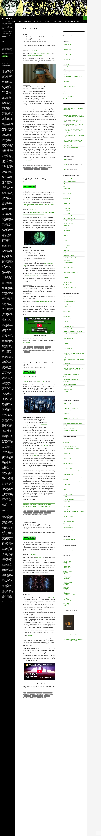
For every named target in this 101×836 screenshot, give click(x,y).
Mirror (6, 561)
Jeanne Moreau (38, 55)
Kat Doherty (66, 568)
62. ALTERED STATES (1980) (37, 524)
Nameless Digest (67, 486)
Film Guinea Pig (66, 336)
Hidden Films (66, 343)
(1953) (6, 230)
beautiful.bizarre (67, 458)
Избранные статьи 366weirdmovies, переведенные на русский (71, 549)
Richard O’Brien (32, 214)
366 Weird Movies (7, 18)
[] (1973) (7, 283)
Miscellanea (66, 81)
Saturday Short (66, 88)
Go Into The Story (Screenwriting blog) (71, 481)
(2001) (5, 138)
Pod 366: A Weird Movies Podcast (70, 84)
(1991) (8, 99)
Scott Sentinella (35, 367)
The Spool (65, 391)
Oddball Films (66, 496)
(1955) (6, 344)
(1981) (8, 373)
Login (3, 41)
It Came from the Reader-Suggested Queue (72, 76)
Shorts (64, 91)
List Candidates (26, 360)
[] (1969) (7, 250)
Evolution (26, 694)
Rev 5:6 (30, 635)
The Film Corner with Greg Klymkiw (71, 379)
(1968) (7, 244)
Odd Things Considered (68, 494)
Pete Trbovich (66, 599)
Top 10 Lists (66, 93)
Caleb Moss (65, 588)
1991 (25, 165)
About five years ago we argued (43, 301)
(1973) (5, 90)
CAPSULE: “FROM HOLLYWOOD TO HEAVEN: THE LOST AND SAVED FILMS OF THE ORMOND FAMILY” (72, 140)
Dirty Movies (66, 323)
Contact (14, 21)
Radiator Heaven (67, 365)
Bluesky (65, 159)
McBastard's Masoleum (68, 220)
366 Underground (67, 49)
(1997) (6, 133)
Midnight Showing (67, 228)
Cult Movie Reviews (67, 196)
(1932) (4, 478)
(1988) (7, 82)
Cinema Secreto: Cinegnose (69, 539)
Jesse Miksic (66, 587)
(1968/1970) (6, 361)
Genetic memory (34, 694)
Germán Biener (66, 562)
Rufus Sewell (33, 212)
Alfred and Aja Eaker (67, 571)
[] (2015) (7, 517)
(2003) (4, 180)
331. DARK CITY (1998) (34, 179)
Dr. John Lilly (52, 597)
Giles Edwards (34, 181)
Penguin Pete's (66, 501)
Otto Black (65, 563)
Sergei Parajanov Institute (68, 425)
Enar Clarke (66, 565)
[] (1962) (7, 208)
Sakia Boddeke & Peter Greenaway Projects (72, 423)
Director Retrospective (68, 66)
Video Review (66, 98)
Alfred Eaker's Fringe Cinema (69, 51)
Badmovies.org (66, 299)
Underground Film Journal (69, 274)
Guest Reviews (66, 71)
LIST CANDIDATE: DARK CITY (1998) (38, 363)
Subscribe (5, 56)
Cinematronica (66, 316)
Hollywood (42, 511)
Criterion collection (32, 165)
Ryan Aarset (66, 560)
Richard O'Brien (35, 350)
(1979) (7, 426)
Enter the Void (66, 203)
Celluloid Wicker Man (68, 463)
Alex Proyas (33, 209)
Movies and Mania (67, 235)
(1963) (5, 71)
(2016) (7, 580)
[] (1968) (7, 174)
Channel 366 (66, 64)
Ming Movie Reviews (67, 357)
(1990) (5, 93)
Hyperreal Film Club (67, 348)
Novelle (65, 491)
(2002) (8, 131)
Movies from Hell (67, 237)
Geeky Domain (66, 479)
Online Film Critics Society (69, 499)
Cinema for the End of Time (69, 465)
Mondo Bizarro (66, 230)
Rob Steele (65, 595)
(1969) (9, 219)
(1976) (6, 87)
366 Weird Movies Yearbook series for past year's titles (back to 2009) (74, 640)
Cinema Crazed (66, 311)
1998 (25, 511)
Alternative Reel (66, 453)
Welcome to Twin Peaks (68, 521)
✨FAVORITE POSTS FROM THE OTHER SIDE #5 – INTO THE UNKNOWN (73, 128)
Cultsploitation (66, 198)
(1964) (8, 293)
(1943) (7, 325)
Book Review (66, 56)
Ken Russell (33, 554)
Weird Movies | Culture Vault (69, 287)
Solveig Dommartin (34, 53)
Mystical (41, 696)
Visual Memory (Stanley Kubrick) (70, 430)
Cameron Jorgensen (67, 579)
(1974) (6, 220)
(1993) (6, 96)
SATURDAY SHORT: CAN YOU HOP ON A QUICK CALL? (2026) (73, 121)
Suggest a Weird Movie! (58, 21)
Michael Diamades (67, 567)
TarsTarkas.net (66, 250)
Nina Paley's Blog (67, 420)
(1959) (8, 398)
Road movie (35, 167)
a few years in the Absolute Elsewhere (71, 448)
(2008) (6, 418)
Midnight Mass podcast (68, 223)
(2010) (8, 118)
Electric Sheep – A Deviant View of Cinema (72, 331)
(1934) (7, 319)
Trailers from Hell (67, 514)
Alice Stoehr (66, 597)
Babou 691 (65, 456)
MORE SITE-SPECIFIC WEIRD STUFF (24, 21)
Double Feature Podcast (68, 326)
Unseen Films (66, 277)
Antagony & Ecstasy (67, 296)
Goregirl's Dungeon (67, 341)
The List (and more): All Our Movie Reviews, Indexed (75, 21)
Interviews (65, 74)
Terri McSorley (66, 584)
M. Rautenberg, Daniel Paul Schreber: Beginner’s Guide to (39, 204)
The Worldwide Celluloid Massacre (70, 272)
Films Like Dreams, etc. (68, 338)
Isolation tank (27, 696)
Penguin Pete (66, 108)
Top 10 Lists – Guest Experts (69, 96)
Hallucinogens (42, 694)
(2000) (8, 316)
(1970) (10, 136)
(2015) (7, 196)
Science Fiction (48, 167)
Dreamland (65, 405)
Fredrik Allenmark (67, 561)
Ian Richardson (40, 214)
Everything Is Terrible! (68, 474)
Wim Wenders (33, 50)
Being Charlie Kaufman (68, 403)
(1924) (8, 305)
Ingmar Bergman (67, 415)
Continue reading (28, 160)
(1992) (6, 101)
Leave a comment (42, 41)
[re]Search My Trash (67, 178)
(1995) (7, 280)
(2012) (5, 119)
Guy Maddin (66, 413)
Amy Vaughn (66, 603)
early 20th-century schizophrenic (33, 275)
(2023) (6, 569)
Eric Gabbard (66, 574)
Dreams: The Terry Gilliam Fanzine (70, 408)
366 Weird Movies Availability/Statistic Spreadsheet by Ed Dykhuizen (71, 445)
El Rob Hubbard (66, 577)
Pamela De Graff (67, 566)
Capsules (25, 34)
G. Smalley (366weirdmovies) (69, 594)
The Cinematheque (67, 376)
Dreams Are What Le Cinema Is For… (71, 328)
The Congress (7, 533)
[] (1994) (7, 139)
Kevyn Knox (66, 583)
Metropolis (46, 445)
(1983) (7, 217)
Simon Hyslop (66, 578)
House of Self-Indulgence (68, 215)
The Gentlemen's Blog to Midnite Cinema (72, 257)
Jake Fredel (33, 41)
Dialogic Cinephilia (67, 468)
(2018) (10, 553)
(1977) (10, 70)
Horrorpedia (66, 346)
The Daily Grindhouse (68, 252)
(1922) (5, 348)
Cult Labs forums (67, 193)
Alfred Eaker (66, 570)
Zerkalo (9, 561)
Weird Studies (66, 518)
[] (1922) (7, 243)
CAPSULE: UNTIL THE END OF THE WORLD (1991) (38, 37)
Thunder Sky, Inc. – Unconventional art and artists (74, 511)
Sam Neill (48, 53)
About (9, 21)
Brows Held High (67, 306)
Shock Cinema (66, 247)
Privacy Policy (35, 21)
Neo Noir (49, 348)
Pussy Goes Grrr (66, 504)
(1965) (5, 367)
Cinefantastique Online (68, 309)
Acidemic (65, 186)
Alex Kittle (65, 451)
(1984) (6, 79)
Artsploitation (31, 692)
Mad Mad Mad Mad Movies (69, 218)
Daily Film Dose (66, 321)
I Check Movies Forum (68, 484)
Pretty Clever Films (67, 363)
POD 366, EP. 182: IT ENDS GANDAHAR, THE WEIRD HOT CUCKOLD (73, 117)
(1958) (10, 478)
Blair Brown (39, 557)
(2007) (8, 336)
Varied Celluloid (66, 279)
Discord (65, 162)
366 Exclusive (66, 47)
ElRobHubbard (66, 147)
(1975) (9, 262)
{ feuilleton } (66, 442)
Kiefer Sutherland (36, 348)
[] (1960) (7, 254)
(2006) (7, 358)
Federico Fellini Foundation (69, 410)
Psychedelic (47, 696)
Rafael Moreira (66, 586)
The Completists (66, 509)
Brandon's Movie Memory (68, 301)
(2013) (9, 198)
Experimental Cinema (68, 205)
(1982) (6, 225)
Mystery (35, 512)
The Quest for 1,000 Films (68, 386)
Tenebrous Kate (66, 506)
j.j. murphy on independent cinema (70, 350)
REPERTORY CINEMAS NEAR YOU (46, 21)
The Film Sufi (66, 381)
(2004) (4, 70)
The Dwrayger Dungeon (68, 255)
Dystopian (40, 165)
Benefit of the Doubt (67, 461)
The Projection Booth (68, 262)
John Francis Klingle (67, 582)
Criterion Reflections (67, 318)
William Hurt (42, 53)
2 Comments (42, 181)
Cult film (36, 511)
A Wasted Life (66, 183)
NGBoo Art (65, 240)
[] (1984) (7, 299)
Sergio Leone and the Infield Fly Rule (71, 374)
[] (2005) (9, 314)
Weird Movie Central (67, 282)
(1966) (6, 86)
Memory (43, 348)
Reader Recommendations (69, 86)
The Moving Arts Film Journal (69, 384)
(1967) (8, 487)
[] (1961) (7, 297)
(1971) (7, 147)
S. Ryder (65, 592)
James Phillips (66, 589)
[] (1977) (9, 258)
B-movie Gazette (66, 188)
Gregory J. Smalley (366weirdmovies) (39, 527)
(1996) (5, 404)
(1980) (5, 88)
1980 (25, 692)
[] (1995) (7, 144)
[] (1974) (7, 531)
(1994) (6, 245)
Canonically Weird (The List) (29, 176)
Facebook (65, 164)
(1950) (10, 355)
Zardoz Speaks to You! (68, 527)
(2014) (8, 177)
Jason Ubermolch (67, 600)
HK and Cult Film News (68, 210)
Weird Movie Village (67, 284)
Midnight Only (66, 225)
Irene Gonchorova (67, 576)
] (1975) (11, 561)
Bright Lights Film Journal (68, 304)
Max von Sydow (30, 55)
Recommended (27, 350)
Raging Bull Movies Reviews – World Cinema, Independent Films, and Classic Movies (73, 369)
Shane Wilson (66, 604)
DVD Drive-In (66, 200)
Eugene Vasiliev (66, 602)
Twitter (65, 166)
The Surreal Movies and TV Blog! (70, 265)
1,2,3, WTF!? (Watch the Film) (69, 181)
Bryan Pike (65, 590)
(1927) (6, 326)
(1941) (8, 247)
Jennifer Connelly (40, 212)
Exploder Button (66, 208)
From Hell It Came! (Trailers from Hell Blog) (72, 477)
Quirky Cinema (66, 245)
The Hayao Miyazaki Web (68, 428)
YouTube (65, 169)
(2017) (4, 334)
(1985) (7, 130)
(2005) (7, 415)
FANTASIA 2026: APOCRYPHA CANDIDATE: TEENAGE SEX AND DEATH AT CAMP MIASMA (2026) (73, 135)
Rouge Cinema (66, 371)
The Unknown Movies (68, 267)
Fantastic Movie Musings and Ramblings (72, 333)
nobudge (65, 489)
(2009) (5, 199)
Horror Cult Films (67, 213)
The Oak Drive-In (67, 260)
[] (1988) (7, 85)
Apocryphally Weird (67, 54)
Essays (64, 69)
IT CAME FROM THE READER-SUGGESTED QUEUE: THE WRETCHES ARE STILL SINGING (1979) (73, 149)
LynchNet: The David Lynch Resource (71, 418)
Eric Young (65, 605)
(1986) (8, 291)
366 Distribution (67, 44)
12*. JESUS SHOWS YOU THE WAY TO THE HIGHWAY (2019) (73, 112)
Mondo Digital (66, 233)
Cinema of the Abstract (68, 191)
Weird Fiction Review (68, 516)
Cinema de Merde (67, 313)
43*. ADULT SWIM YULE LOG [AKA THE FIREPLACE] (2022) (73, 130)
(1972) (6, 239)
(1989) (7, 155)
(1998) (10, 366)
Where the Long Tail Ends (68, 394)
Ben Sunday (65, 598)
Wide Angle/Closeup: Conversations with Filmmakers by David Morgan (72, 524)
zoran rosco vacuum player (69, 530)
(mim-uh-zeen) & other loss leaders (70, 440)
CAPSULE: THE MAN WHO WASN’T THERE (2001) (73, 144)
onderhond (65, 242)
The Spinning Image (67, 389)
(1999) (10, 455)
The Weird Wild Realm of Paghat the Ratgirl (72, 270)
